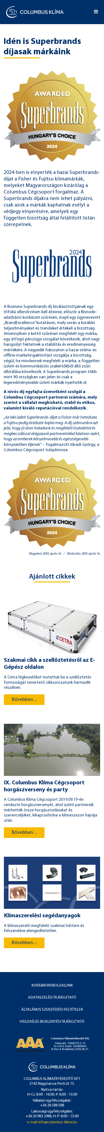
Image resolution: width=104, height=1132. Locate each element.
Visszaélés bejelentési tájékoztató (52, 1022)
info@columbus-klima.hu (57, 1122)
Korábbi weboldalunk (52, 985)
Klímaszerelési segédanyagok (42, 916)
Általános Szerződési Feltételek (52, 1010)
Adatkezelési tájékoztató (52, 998)
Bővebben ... (24, 699)
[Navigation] (96, 12)
